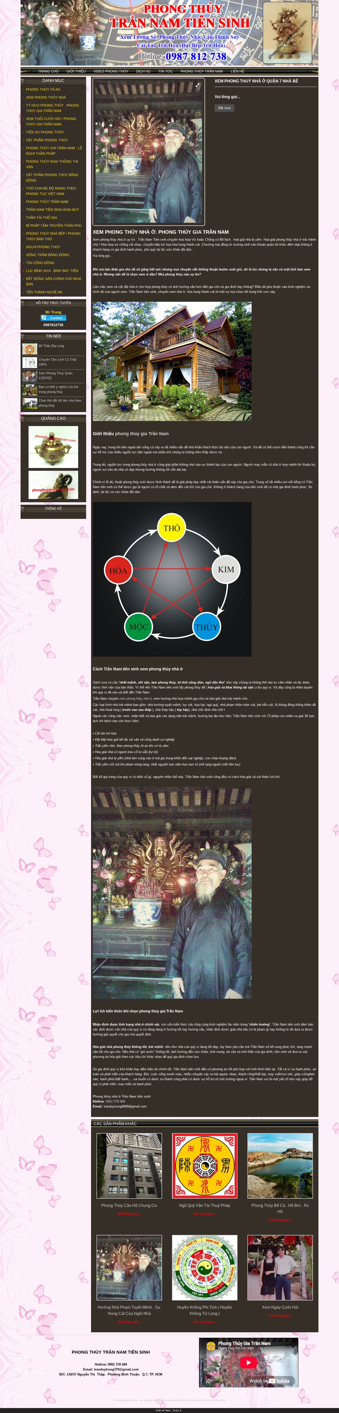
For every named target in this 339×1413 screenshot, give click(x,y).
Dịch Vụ (143, 71)
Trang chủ (48, 71)
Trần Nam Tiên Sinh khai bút (52, 210)
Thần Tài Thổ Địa (41, 218)
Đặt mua (224, 108)
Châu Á (177, 1410)
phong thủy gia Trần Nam (142, 433)
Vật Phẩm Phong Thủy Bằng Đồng (52, 177)
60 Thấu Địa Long (51, 346)
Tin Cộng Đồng (40, 263)
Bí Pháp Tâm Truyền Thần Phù (54, 226)
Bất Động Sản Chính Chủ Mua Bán (53, 281)
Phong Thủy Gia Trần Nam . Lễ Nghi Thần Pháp (54, 150)
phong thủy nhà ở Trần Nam (209, 1400)
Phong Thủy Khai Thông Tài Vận (52, 164)
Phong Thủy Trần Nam (202, 71)
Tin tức (165, 71)
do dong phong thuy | (152, 1400)
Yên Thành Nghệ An (44, 292)
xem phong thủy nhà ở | (179, 1400)
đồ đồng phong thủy (125, 1400)
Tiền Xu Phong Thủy (45, 132)
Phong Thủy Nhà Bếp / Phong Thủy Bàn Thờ (53, 236)
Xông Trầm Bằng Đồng (47, 255)
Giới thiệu (76, 71)
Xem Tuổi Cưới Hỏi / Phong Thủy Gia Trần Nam (51, 121)
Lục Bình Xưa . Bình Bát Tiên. (52, 271)
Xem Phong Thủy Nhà (46, 97)
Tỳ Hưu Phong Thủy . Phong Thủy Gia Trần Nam (52, 108)
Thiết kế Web (162, 1410)
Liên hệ (237, 71)
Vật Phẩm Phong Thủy (47, 140)
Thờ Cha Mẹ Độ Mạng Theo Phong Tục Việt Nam (51, 191)
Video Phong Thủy (111, 71)
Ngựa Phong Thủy (43, 247)
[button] (198, 85)
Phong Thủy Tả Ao (43, 89)
